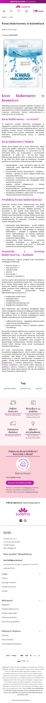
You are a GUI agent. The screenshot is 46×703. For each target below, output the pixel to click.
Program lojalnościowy (10, 609)
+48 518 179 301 (9, 568)
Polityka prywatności (9, 617)
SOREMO (4, 17)
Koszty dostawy (7, 639)
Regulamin (28, 487)
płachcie (19, 276)
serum (8, 272)
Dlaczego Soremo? (9, 582)
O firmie (5, 578)
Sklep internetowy (20, 700)
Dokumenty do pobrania (11, 622)
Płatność (5, 635)
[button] (4, 11)
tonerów (21, 367)
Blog (11, 17)
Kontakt (4, 591)
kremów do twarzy (35, 367)
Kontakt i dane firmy (9, 587)
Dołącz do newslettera (20, 483)
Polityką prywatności (32, 492)
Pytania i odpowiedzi (9, 613)
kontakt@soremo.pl (12, 560)
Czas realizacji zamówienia (11, 644)
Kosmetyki (13, 35)
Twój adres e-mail (13, 477)
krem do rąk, (10, 274)
